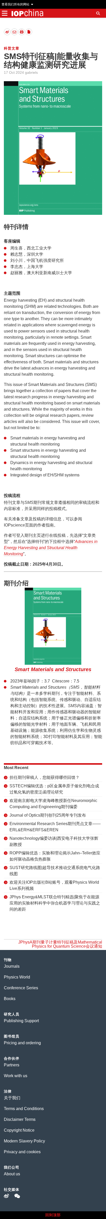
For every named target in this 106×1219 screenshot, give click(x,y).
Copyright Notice (19, 1130)
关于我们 (12, 1098)
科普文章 (11, 48)
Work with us (15, 1076)
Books (9, 998)
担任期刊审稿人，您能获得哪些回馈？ (45, 777)
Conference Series (21, 988)
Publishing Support (21, 1021)
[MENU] (4, 13)
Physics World (17, 977)
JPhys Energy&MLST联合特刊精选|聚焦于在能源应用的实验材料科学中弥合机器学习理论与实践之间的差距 (55, 903)
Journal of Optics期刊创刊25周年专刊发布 (48, 815)
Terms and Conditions (24, 1108)
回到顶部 (53, 1215)
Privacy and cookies (22, 1152)
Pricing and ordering (22, 1043)
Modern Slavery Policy (24, 1141)
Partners (11, 1065)
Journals (12, 966)
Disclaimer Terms (20, 1119)
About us (12, 1174)
